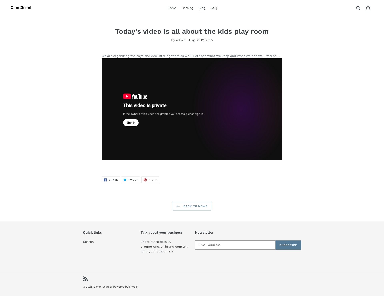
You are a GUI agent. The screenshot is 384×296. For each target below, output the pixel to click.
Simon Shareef (103, 286)
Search (88, 242)
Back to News (195, 206)
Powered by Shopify (125, 286)
